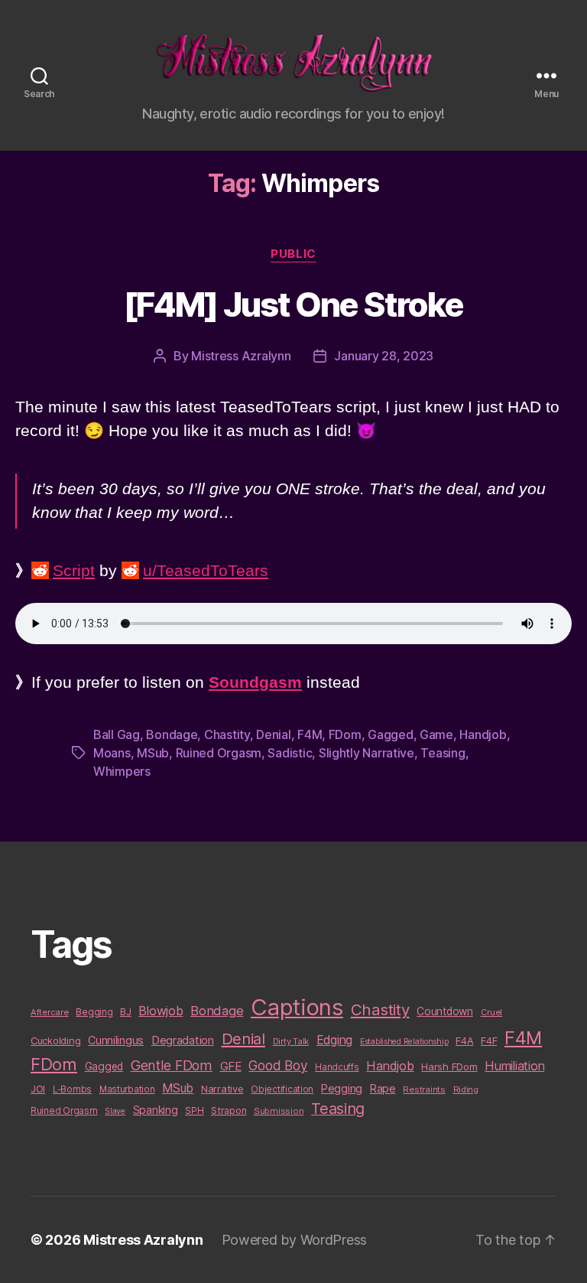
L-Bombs (72, 1089)
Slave (115, 1111)
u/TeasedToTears (205, 570)
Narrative (222, 1089)
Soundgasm (255, 682)
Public (293, 254)
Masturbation (127, 1089)
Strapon (228, 1110)
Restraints (424, 1089)
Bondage (171, 734)
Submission (278, 1111)
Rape (383, 1088)
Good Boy (277, 1065)
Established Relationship (404, 1042)
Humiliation (514, 1065)
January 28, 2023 (383, 355)
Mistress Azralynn (240, 355)
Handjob (482, 734)
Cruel (492, 1012)
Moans (112, 752)
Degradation (182, 1040)
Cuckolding (55, 1040)
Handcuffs (337, 1067)
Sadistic (290, 752)
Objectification (282, 1089)
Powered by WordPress (295, 1240)
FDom (345, 734)
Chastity (227, 734)
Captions (297, 1007)
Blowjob (160, 1010)
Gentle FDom (171, 1065)
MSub (153, 752)
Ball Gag (116, 734)
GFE (231, 1066)
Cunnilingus (116, 1040)
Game (436, 734)
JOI (38, 1089)
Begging (94, 1012)
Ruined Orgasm (219, 752)
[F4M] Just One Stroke (294, 304)
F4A (464, 1040)
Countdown (445, 1011)
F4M (309, 734)
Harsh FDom (449, 1066)
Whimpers (122, 771)
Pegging (341, 1089)
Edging (334, 1040)
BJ (125, 1012)
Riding (465, 1089)
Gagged (390, 734)
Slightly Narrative (366, 752)
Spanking (155, 1110)
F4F (489, 1040)
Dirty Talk (291, 1041)
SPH (194, 1111)
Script (74, 570)
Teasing (442, 752)
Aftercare (50, 1012)
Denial (273, 734)
